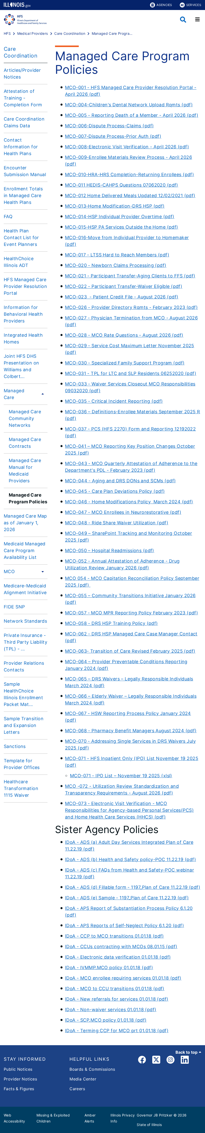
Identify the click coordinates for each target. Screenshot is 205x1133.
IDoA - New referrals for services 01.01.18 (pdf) (116, 999)
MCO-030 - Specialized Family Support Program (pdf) (125, 362)
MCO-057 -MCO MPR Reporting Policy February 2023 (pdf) (131, 612)
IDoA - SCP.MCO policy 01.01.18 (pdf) (105, 1020)
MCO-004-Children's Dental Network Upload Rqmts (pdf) (129, 104)
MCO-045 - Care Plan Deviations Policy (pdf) (115, 491)
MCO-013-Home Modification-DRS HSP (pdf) (115, 206)
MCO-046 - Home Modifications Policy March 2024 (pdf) (129, 501)
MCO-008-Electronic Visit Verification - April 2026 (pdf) (127, 146)
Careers (77, 1088)
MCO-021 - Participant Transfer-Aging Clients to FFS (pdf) (130, 275)
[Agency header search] (183, 20)
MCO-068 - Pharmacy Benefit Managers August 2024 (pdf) (131, 730)
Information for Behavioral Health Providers (23, 314)
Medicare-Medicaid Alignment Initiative (25, 589)
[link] (142, 1060)
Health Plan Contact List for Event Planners (21, 237)
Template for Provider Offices (22, 764)
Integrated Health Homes (23, 338)
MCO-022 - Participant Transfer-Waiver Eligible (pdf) (123, 286)
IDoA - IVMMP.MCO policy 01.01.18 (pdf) (109, 967)
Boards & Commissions (92, 1069)
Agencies (164, 5)
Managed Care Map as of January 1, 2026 (25, 522)
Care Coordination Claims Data (24, 122)
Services (193, 5)
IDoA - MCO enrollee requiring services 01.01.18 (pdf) (123, 978)
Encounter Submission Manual (25, 171)
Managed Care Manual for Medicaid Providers (25, 470)
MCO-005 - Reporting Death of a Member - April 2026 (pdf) (131, 115)
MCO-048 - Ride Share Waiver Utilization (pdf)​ (116, 522)
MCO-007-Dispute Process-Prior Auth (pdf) (113, 136)
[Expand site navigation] (197, 19)
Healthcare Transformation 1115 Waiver (21, 788)
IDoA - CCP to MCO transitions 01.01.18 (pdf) (114, 936)
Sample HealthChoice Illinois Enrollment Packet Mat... (23, 694)
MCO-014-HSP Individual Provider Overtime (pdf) (119, 216)
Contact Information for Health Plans (21, 146)
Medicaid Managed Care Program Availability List (25, 550)
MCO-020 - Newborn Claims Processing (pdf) (115, 265)
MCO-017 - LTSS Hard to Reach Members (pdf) (117, 254)
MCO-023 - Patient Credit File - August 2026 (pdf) (121, 296)
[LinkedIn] (185, 1060)
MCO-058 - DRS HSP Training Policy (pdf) (111, 623)
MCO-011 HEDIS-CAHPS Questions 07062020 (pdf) (121, 185)
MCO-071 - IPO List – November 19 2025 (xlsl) (121, 775)
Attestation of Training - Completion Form (23, 98)
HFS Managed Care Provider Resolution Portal (25, 286)
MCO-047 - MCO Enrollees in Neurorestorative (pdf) (123, 512)
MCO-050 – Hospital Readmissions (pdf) (109, 550)
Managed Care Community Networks (25, 418)
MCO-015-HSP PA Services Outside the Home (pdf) (121, 227)
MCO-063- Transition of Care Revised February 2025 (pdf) (130, 651)
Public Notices (18, 1069)
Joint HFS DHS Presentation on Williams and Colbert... (21, 366)
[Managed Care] (41, 394)
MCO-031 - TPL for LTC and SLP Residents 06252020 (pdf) (130, 373)
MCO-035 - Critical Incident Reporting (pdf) (114, 401)
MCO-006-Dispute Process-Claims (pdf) (109, 125)
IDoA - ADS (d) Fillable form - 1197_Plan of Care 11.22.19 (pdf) (132, 887)
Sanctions (15, 746)
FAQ (8, 216)
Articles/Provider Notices (22, 74)
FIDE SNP (14, 606)
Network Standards (25, 621)
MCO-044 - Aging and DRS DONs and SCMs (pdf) (120, 480)
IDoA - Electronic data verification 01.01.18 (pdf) (118, 957)
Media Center (83, 1078)
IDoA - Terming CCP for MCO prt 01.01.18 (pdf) (116, 1030)
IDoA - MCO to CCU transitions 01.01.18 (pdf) (114, 988)
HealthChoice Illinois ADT (19, 262)
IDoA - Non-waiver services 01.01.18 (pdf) (110, 1009)
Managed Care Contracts (25, 443)
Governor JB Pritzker (154, 1115)
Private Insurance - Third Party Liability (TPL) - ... (25, 642)
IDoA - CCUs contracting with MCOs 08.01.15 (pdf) (121, 946)
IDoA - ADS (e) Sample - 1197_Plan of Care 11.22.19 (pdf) (127, 897)
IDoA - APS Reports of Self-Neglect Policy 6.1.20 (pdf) (124, 925)
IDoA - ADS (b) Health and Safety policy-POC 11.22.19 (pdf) (130, 859)
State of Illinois (149, 1124)
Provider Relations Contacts (24, 666)
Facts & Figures (19, 1088)
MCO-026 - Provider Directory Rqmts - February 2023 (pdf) (131, 307)
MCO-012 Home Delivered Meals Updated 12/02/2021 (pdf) (130, 195)
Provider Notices (20, 1078)
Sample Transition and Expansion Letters (24, 725)
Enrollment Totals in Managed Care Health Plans (23, 195)
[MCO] (41, 571)
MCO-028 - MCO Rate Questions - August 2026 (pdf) (124, 335)
